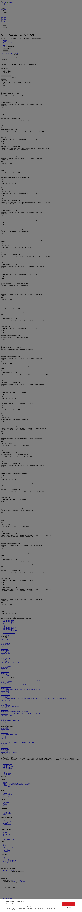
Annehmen (68, 904)
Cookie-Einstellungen (69, 907)
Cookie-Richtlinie (12, 909)
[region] (41, 905)
